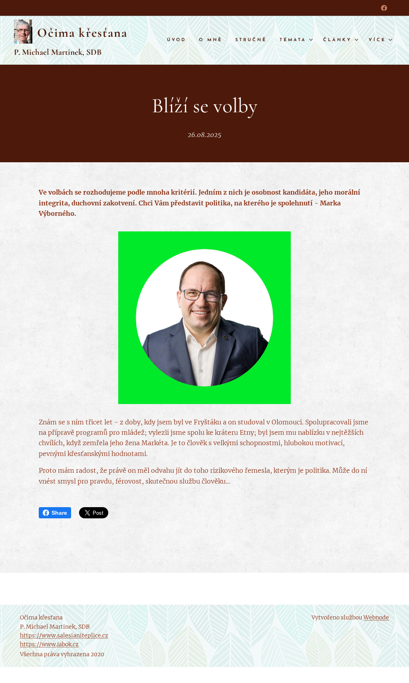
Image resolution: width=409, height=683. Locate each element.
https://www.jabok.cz (49, 644)
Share (59, 513)
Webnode (376, 617)
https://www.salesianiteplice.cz (64, 635)
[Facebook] (384, 8)
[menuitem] (179, 40)
